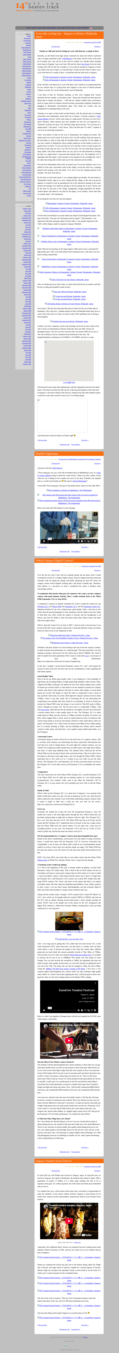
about (34, 28)
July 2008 (28, 297)
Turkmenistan (27, 165)
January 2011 (27, 243)
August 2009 (27, 266)
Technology (28, 150)
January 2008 (27, 311)
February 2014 (27, 208)
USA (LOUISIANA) (25, 177)
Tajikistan (28, 147)
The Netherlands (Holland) (26, 157)
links (73, 28)
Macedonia (28, 117)
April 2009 (28, 276)
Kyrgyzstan (28, 115)
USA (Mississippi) (26, 179)
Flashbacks (28, 87)
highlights (28, 98)
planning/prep (27, 126)
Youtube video (77, 1242)
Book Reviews (27, 50)
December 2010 (26, 246)
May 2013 (28, 213)
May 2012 (28, 227)
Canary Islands (27, 54)
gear (63, 28)
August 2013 (27, 211)
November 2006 (26, 343)
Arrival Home (27, 40)
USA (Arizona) (27, 170)
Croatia (29, 78)
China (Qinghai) (26, 71)
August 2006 (27, 350)
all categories (27, 38)
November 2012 (26, 218)
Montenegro (27, 122)
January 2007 (27, 338)
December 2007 (26, 313)
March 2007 (27, 334)
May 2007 (28, 329)
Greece (29, 96)
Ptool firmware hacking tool (80, 955)
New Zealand (27, 124)
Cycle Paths (28, 80)
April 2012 (28, 229)
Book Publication (26, 47)
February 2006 (27, 364)
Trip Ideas (28, 161)
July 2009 (28, 269)
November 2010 (26, 248)
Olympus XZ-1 (43, 607)
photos (67, 1337)
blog (44, 28)
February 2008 (27, 308)
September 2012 (26, 220)
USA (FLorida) (27, 175)
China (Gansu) (27, 61)
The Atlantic (27, 152)
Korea (29, 112)
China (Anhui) (27, 59)
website (29, 195)
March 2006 (27, 362)
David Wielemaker (80, 481)
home (29, 28)
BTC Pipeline (27, 52)
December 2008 (26, 285)
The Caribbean (27, 154)
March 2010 (27, 255)
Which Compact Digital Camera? (55, 560)
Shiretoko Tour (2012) (25, 140)
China (29, 57)
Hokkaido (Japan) (26, 101)
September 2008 (26, 292)
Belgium (28, 45)
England (28, 82)
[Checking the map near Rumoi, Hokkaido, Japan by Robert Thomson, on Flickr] (69, 321)
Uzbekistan (28, 186)
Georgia (29, 92)
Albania (29, 36)
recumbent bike (27, 133)
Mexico (29, 119)
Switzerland (28, 145)
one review (45, 710)
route (39, 28)
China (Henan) (27, 64)
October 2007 (27, 318)
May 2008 (28, 301)
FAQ (68, 28)
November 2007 (26, 315)
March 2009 (27, 278)
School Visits (27, 138)
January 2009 (27, 283)
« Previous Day (55, 46)
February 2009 (27, 280)
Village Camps (27, 191)
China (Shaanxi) (26, 73)
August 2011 (27, 239)
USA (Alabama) (26, 168)
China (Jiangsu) (26, 66)
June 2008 (28, 299)
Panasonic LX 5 (71, 607)
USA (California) (26, 172)
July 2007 (28, 325)
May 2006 (28, 357)
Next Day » (97, 46)
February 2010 (27, 257)
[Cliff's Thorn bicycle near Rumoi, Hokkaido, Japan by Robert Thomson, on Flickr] (69, 280)
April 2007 (28, 332)
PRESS (85, 28)
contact (78, 28)
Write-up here (42, 860)
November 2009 (26, 260)
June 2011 (28, 241)
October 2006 (27, 345)
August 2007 (27, 322)
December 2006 (26, 341)
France (29, 89)
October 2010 (27, 250)
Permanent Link (65, 444)
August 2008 (27, 294)
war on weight (27, 193)
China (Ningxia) (26, 68)
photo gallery (51, 28)
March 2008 (27, 306)
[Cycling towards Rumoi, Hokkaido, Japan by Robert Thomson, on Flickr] (69, 296)
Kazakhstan (28, 110)
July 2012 (28, 225)
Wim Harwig (57, 468)
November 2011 (26, 234)
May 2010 (28, 253)
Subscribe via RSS (69, 1341)
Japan (29, 108)
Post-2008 (28, 129)
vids (59, 28)
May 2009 (28, 273)
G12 (86, 656)
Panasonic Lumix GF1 (92, 607)
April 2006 (28, 359)
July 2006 (28, 352)
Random (28, 131)
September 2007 (26, 320)
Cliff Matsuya (67, 59)
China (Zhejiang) (26, 75)
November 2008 (26, 287)
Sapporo (28, 136)
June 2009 (28, 271)
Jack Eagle (85, 64)
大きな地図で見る (69, 382)
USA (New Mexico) (25, 182)
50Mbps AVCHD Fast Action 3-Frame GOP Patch (65, 969)
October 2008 (27, 290)
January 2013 (27, 215)
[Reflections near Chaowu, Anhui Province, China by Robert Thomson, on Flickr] (69, 643)
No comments (75, 444)
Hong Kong (27, 103)
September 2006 (26, 348)
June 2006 (28, 355)
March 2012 (27, 232)
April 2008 (28, 304)
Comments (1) (75, 1329)
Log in (85, 1337)
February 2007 (27, 336)
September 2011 (26, 236)
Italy (30, 105)
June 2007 (28, 327)
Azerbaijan (28, 43)
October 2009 (27, 262)
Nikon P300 (56, 607)
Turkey (29, 163)
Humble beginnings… (48, 453)
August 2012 (27, 222)
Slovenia (28, 143)
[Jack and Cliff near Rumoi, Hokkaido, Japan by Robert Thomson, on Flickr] (69, 292)
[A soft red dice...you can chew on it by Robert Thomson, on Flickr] (69, 939)
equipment (28, 85)
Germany (28, 94)
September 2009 (26, 264)
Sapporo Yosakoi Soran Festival (53, 1160)
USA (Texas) (27, 184)
